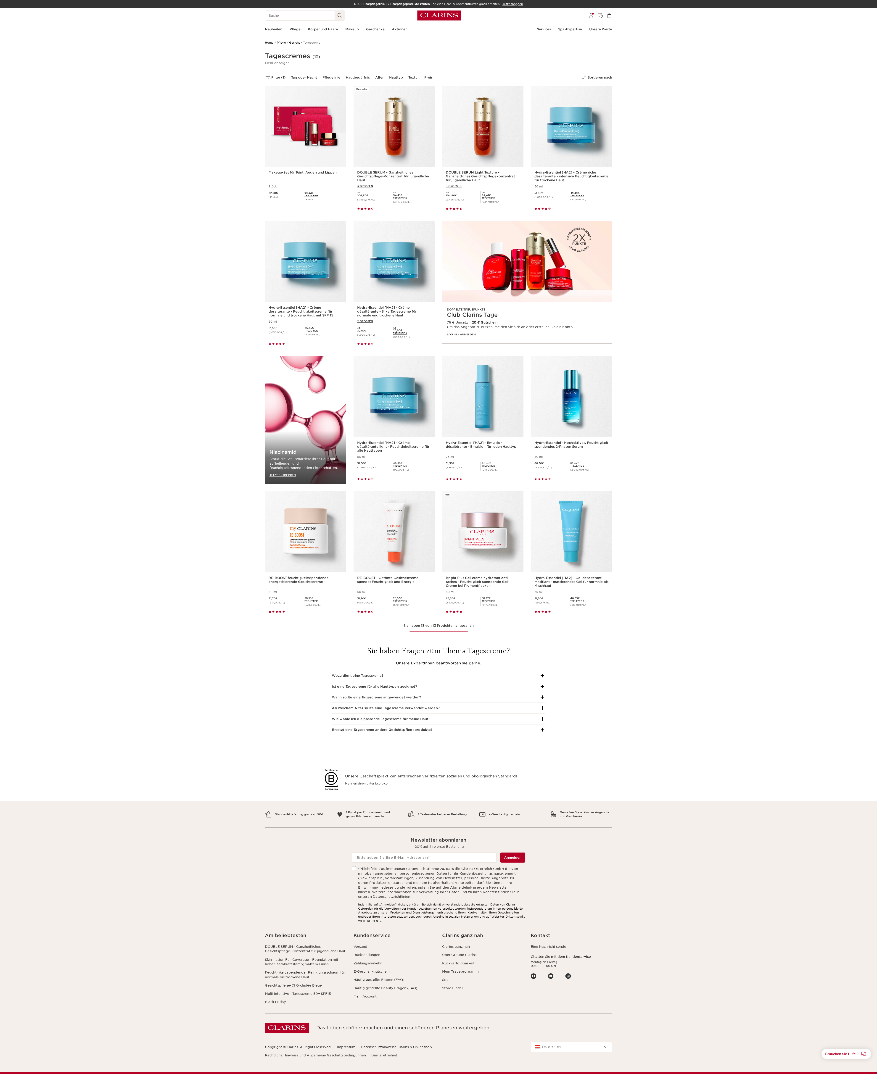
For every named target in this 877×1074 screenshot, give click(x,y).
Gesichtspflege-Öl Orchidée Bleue (293, 985)
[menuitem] (591, 15)
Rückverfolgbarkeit (458, 963)
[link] (527, 282)
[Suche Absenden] (340, 16)
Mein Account (365, 996)
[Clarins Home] (439, 15)
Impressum (346, 1047)
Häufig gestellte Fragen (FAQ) (379, 980)
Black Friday (275, 1002)
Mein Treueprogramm (460, 971)
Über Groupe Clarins (459, 955)
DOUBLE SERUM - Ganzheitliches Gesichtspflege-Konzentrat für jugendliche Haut (305, 949)
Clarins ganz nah (456, 946)
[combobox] (571, 1047)
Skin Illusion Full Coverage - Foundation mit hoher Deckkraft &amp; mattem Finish (301, 962)
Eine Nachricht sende (548, 946)
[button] (277, 63)
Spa (445, 980)
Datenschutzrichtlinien (391, 896)
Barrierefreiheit (384, 1055)
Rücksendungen (367, 955)
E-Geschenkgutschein (372, 971)
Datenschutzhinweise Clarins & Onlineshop (396, 1047)
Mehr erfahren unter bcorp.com (367, 783)
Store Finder (452, 988)
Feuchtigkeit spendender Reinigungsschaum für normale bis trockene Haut (305, 975)
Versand (360, 946)
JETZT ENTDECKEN (282, 475)
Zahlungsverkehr (368, 963)
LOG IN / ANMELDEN (461, 334)
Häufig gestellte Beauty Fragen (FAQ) (385, 988)
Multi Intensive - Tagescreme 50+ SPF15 (298, 993)
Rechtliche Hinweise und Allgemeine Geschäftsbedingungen (315, 1055)
